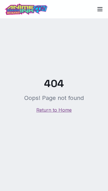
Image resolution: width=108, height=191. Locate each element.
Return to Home (54, 110)
